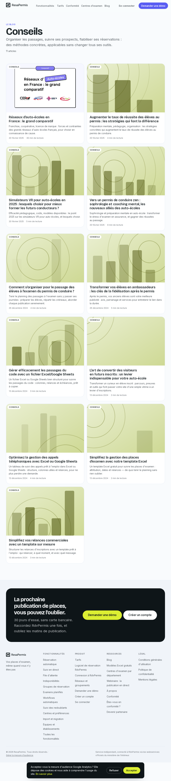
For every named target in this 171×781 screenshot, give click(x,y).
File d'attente (50, 675)
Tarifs (60, 5)
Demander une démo (86, 690)
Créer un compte (84, 696)
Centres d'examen (91, 5)
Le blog (10, 24)
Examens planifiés (53, 692)
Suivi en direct (51, 669)
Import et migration (53, 719)
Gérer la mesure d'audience (19, 755)
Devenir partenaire (117, 711)
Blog (107, 5)
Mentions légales (147, 679)
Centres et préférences (56, 713)
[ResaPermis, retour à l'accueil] (18, 6)
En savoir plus (44, 773)
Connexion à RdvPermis (88, 675)
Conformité (72, 5)
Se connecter (82, 702)
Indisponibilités (51, 680)
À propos (112, 690)
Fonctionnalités (45, 5)
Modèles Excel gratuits (119, 665)
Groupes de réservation (56, 686)
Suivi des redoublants (55, 707)
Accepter (131, 770)
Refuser (114, 770)
